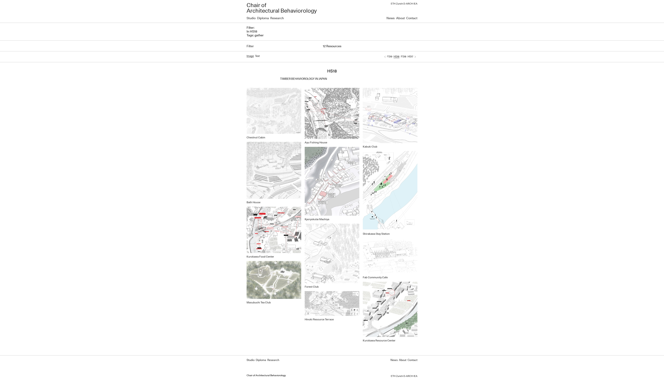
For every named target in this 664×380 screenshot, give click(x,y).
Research (277, 18)
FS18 (403, 56)
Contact (411, 18)
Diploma (263, 18)
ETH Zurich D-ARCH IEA (404, 4)
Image (250, 56)
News (390, 18)
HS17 (410, 56)
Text (257, 56)
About (400, 18)
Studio (251, 18)
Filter (250, 46)
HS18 (396, 56)
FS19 (389, 56)
